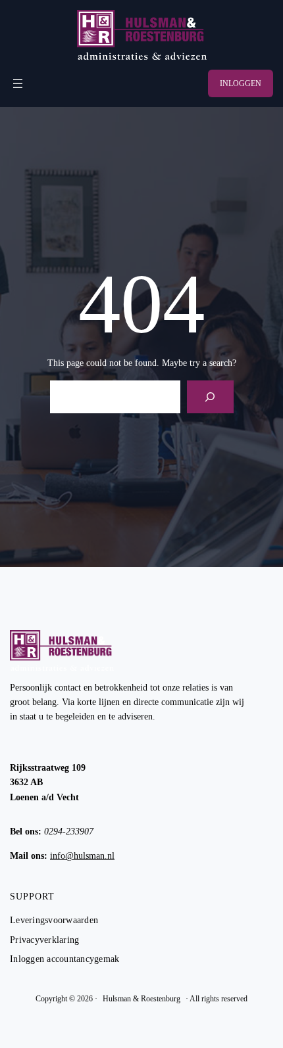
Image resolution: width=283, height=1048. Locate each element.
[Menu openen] (18, 83)
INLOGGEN (240, 83)
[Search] (210, 396)
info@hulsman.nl (82, 856)
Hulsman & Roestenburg (141, 998)
